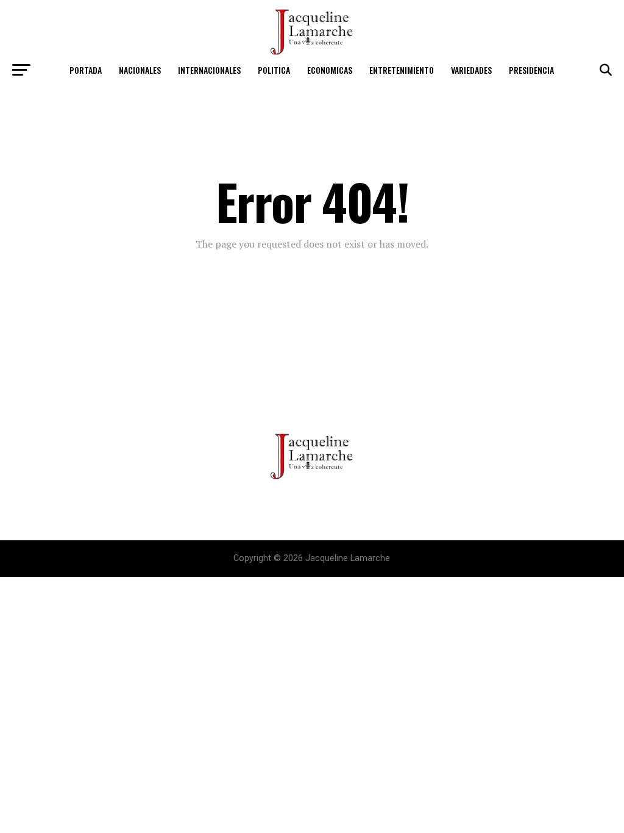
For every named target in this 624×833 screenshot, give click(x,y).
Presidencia (531, 69)
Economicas (329, 69)
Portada (85, 69)
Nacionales (140, 69)
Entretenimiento (401, 69)
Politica (274, 69)
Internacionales (209, 69)
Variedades (471, 69)
